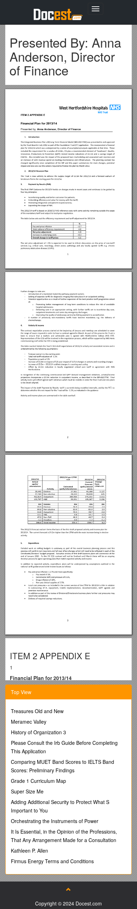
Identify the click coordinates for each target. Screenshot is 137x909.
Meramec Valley (28, 721)
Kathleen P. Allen (29, 850)
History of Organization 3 (38, 732)
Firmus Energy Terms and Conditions (52, 861)
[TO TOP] (68, 889)
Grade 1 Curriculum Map (38, 780)
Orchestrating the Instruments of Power (54, 820)
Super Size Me (27, 791)
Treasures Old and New (37, 711)
